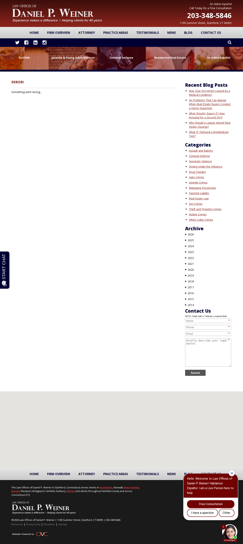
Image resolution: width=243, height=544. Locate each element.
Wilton (71, 491)
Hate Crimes (196, 177)
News (171, 33)
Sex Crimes (196, 204)
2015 (189, 299)
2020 (189, 269)
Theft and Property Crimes (205, 209)
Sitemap (62, 524)
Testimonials (147, 33)
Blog (188, 33)
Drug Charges (197, 172)
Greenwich (106, 487)
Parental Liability (199, 193)
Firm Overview (58, 33)
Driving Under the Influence (205, 166)
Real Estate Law (199, 198)
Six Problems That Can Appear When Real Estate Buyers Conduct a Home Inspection (210, 104)
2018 (189, 281)
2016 (189, 293)
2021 (189, 264)
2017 (189, 287)
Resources (17, 524)
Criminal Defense (199, 156)
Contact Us (211, 33)
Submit (195, 372)
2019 (189, 275)
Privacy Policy (33, 524)
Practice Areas (115, 33)
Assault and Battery (201, 150)
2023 (189, 252)
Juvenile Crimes (198, 182)
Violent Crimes (198, 214)
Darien (15, 491)
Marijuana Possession (202, 188)
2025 (189, 240)
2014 (189, 305)
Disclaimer (49, 524)
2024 (189, 246)
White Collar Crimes (201, 220)
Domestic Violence (200, 161)
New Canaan (131, 487)
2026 (189, 234)
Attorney (86, 33)
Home (34, 33)
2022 (189, 258)
